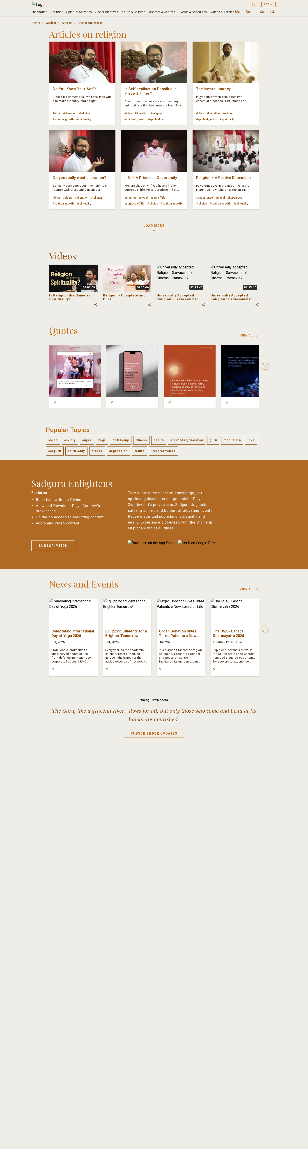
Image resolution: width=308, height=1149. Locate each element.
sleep (52, 440)
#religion (84, 113)
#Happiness (235, 197)
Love (251, 440)
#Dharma (130, 197)
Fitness (141, 440)
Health (159, 440)
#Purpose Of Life (134, 203)
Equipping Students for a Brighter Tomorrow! (126, 633)
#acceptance (204, 197)
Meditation (232, 440)
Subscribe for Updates (154, 733)
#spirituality (83, 119)
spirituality (76, 451)
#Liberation (69, 113)
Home (36, 22)
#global (67, 197)
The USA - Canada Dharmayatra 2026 (228, 633)
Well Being (121, 440)
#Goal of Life (157, 197)
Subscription (53, 545)
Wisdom (51, 22)
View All (247, 335)
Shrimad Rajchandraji (186, 440)
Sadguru (54, 451)
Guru (213, 440)
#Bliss (56, 113)
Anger (87, 440)
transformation (163, 451)
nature (139, 451)
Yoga (102, 440)
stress (97, 451)
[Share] (55, 402)
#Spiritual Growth (63, 119)
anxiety (70, 440)
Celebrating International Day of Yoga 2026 (72, 633)
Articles (67, 22)
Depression (118, 451)
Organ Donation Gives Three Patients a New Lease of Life (177, 635)
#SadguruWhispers (154, 700)
